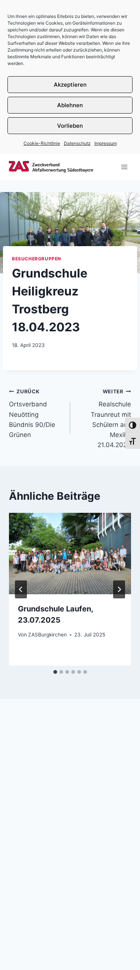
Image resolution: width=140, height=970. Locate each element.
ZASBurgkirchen (47, 635)
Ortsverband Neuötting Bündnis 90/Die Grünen (32, 413)
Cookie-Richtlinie (42, 143)
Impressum (105, 143)
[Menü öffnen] (124, 167)
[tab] (55, 672)
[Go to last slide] (21, 589)
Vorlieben (70, 125)
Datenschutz (77, 143)
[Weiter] (119, 589)
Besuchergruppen (36, 258)
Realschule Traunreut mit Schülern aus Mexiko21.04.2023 (111, 418)
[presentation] (70, 553)
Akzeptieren (70, 84)
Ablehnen (70, 105)
